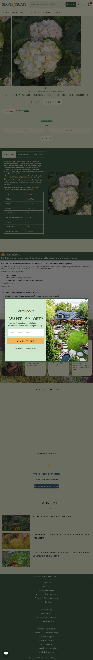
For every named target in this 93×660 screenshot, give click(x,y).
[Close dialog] (86, 300)
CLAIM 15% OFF (25, 341)
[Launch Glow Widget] (6, 654)
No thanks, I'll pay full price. (25, 349)
